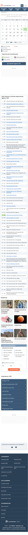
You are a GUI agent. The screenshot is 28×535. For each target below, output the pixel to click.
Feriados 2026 (11, 9)
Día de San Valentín (6, 355)
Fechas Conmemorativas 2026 (7, 467)
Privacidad (3, 510)
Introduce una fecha (9, 362)
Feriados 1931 (5, 380)
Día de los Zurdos (11, 206)
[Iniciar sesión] (25, 5)
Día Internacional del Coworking (14, 180)
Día (3, 365)
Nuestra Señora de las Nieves (14, 139)
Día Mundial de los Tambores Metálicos (14, 191)
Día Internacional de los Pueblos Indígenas (14, 177)
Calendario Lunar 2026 (8, 387)
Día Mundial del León (12, 186)
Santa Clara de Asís (11, 195)
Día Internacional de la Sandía (14, 122)
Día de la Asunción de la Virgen (14, 215)
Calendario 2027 (17, 9)
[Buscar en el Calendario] (22, 5)
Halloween (6, 359)
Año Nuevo (18, 350)
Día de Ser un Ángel (11, 256)
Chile (13, 5)
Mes (11, 365)
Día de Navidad (8, 350)
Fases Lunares (7, 59)
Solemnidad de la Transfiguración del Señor (16, 155)
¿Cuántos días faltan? (9, 345)
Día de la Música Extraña (12, 263)
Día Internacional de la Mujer (20, 355)
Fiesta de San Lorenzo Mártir (13, 188)
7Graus (13, 525)
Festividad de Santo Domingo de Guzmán (14, 167)
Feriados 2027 (25, 9)
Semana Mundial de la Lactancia (14, 104)
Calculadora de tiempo (8, 398)
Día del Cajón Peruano (12, 110)
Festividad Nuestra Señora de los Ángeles (15, 113)
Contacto (3, 513)
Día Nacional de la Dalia (12, 134)
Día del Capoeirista (11, 125)
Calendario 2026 (4, 9)
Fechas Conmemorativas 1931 (10, 384)
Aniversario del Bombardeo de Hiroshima (14, 151)
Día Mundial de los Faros (12, 161)
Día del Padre (19, 352)
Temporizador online (7, 408)
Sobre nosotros (4, 506)
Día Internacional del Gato (13, 170)
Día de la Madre (8, 352)
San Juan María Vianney (12, 131)
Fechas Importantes (20, 57)
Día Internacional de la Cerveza (14, 158)
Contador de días (6, 394)
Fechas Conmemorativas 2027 (19, 467)
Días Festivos (6, 57)
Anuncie (3, 517)
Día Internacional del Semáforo (14, 137)
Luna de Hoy (5, 391)
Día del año (5, 405)
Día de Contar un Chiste (12, 218)
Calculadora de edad (7, 401)
